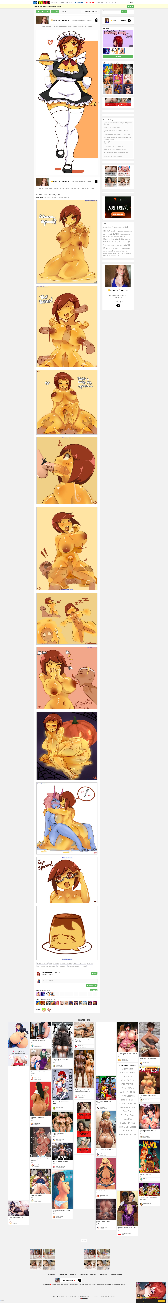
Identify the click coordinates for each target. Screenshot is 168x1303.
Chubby (75, 963)
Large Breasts (41, 966)
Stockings (106, 255)
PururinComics (59, 1107)
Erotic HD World (127, 1072)
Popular (62, 2)
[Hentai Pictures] (49, 1010)
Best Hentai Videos (127, 1134)
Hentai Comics (59, 1066)
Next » (84, 1240)
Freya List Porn (128, 1095)
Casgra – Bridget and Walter (112, 127)
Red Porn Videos (127, 1107)
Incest (108, 245)
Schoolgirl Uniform (107, 253)
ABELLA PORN (127, 1091)
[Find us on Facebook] (106, 2)
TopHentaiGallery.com (67, 1296)
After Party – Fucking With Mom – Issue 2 (115, 149)
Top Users (69, 2)
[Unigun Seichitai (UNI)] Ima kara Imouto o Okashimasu (116, 131)
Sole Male (127, 253)
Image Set (58, 1140)
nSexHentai (59, 1065)
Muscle (120, 248)
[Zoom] (53, 11)
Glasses (128, 239)
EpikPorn (127, 1076)
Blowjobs (69, 963)
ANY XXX (127, 1130)
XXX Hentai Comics (82, 1045)
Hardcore (66, 197)
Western (119, 255)
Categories (54, 2)
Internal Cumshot (115, 245)
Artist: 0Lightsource (42, 963)
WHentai (36, 1045)
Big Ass (49, 197)
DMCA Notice (104, 1296)
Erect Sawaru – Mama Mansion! (113, 156)
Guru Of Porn (127, 1080)
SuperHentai (124, 1059)
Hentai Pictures (38, 1165)
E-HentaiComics (82, 1096)
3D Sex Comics (37, 1046)
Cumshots (106, 236)
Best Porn (127, 1111)
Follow (94, 973)
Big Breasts (55, 197)
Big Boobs (56, 963)
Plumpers (83, 966)
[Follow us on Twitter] (109, 2)
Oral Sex (110, 251)
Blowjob (61, 197)
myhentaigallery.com (90, 11)
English (115, 238)
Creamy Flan (82, 963)
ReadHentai (146, 1099)
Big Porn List (127, 1068)
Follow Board (93, 990)
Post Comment (91, 985)
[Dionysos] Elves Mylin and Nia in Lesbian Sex (117, 134)
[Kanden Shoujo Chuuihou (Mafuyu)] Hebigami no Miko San (118, 123)
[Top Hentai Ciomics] (18, 1035)
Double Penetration (120, 236)
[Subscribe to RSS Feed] (112, 2)
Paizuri (119, 251)
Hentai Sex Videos (127, 1126)
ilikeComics (146, 1062)
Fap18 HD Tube (127, 1122)
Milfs (116, 248)
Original (114, 251)
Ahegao (105, 227)
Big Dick (127, 231)
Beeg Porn (127, 1118)
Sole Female (118, 253)
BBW (45, 197)
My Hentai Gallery (51, 966)
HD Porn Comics (147, 1205)
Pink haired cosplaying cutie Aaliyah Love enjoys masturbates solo (117, 138)
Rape (127, 251)
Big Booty (62, 963)
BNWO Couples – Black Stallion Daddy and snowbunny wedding (116, 153)
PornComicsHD (147, 1203)
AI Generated (81, 1097)
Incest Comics (37, 1079)
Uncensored (114, 256)
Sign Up (130, 6)
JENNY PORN (127, 1084)
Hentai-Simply (59, 1216)
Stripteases (112, 1296)
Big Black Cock (121, 227)
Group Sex (107, 241)
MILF (113, 249)
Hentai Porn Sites (128, 1099)
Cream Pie (127, 234)
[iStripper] (18, 1057)
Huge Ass (90, 963)
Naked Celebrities (127, 1103)
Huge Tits (36, 1166)
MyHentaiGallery (62, 966)
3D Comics (145, 1064)
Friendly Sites (100, 2)
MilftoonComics (38, 1078)
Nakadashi (126, 248)
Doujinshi (107, 238)
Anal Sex (111, 227)
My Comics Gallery (104, 1195)
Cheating (122, 234)
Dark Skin (113, 236)
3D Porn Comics (82, 1047)
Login (131, 2)
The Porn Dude (128, 1115)
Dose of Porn (128, 1087)
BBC (116, 227)
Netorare (105, 251)
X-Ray (123, 256)
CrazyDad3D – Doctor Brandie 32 (113, 146)
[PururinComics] (44, 1010)
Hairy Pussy (115, 242)
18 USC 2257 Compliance (92, 1296)
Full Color (122, 239)
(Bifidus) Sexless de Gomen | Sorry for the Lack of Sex (118, 143)
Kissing (122, 245)
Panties (123, 251)
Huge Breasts (103, 1196)
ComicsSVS (102, 1107)
